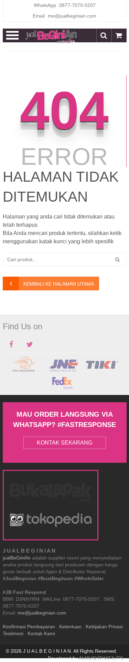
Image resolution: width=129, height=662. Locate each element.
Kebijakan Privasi (104, 626)
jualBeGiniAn (17, 557)
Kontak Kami (41, 633)
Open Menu (12, 35)
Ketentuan (70, 626)
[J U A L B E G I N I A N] (51, 36)
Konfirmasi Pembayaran (29, 626)
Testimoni (13, 633)
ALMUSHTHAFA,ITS (101, 658)
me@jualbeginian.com (42, 613)
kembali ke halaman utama (58, 284)
